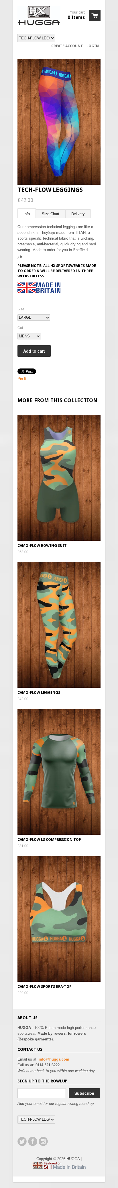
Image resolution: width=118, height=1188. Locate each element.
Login (92, 46)
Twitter (22, 1141)
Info (26, 214)
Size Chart (50, 214)
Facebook (32, 1141)
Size (20, 309)
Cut (20, 328)
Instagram (43, 1141)
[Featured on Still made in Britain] (59, 1168)
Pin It (21, 379)
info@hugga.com (54, 1059)
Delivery (78, 214)
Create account (67, 46)
